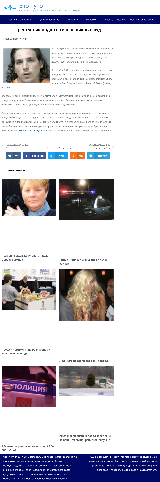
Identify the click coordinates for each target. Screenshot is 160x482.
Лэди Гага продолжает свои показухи (84, 360)
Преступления (20, 38)
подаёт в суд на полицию (28, 130)
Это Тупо (31, 5)
